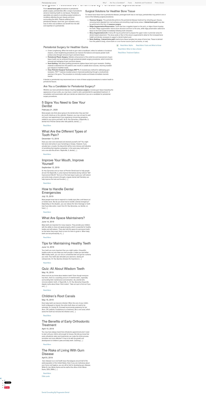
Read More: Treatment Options (128, 52)
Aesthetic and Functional (143, 3)
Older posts (46, 376)
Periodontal (49, 2)
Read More (47, 125)
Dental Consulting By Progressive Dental (55, 392)
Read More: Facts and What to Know (148, 45)
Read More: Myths (126, 45)
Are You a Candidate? (117, 3)
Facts (130, 3)
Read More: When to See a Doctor (130, 49)
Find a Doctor (159, 3)
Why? (105, 3)
